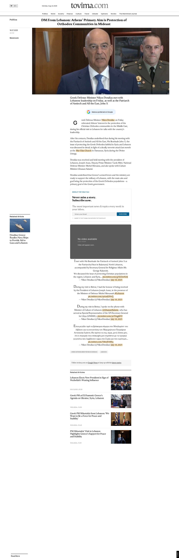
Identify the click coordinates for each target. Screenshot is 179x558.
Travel (86, 14)
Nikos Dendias (108, 120)
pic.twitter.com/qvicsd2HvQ (100, 297)
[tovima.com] (89, 6)
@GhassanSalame (110, 310)
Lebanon (104, 352)
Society (61, 14)
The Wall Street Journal (128, 14)
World (53, 14)
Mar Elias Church (83, 151)
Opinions (104, 14)
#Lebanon (119, 294)
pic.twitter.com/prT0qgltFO (109, 316)
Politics (45, 14)
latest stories (116, 363)
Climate (95, 14)
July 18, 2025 (116, 280)
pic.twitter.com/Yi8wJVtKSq (100, 342)
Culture (79, 14)
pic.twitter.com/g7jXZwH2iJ (115, 277)
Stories (113, 14)
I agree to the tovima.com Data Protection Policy (78, 218)
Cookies (177, 554)
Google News (93, 363)
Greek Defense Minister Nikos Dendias (84, 352)
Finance (70, 14)
